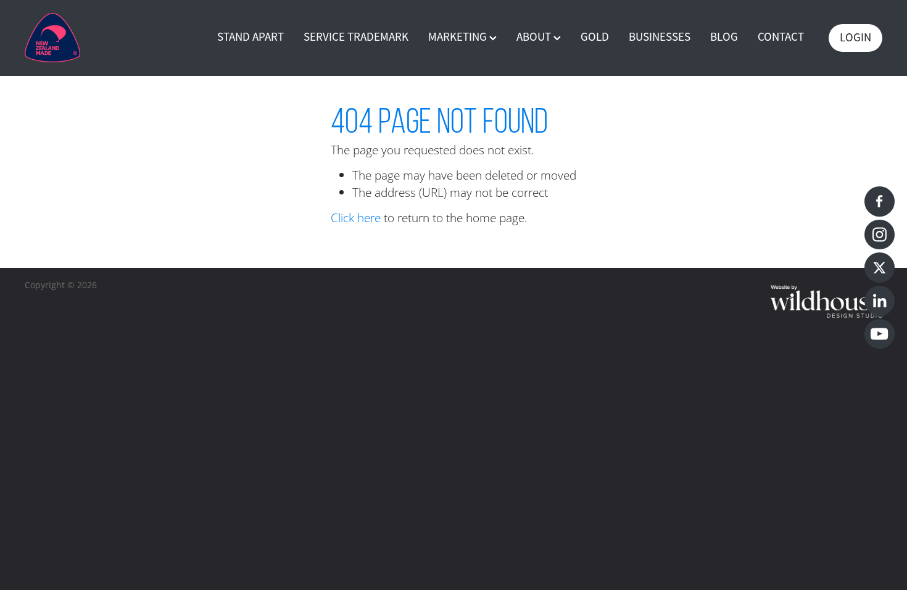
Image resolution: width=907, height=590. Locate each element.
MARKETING (458, 37)
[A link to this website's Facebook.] (879, 201)
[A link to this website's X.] (879, 267)
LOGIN (855, 37)
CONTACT (781, 37)
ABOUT (534, 37)
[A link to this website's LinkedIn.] (879, 301)
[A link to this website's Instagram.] (879, 235)
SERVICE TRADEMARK (356, 37)
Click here (356, 217)
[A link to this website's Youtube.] (879, 334)
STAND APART (250, 37)
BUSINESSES (659, 37)
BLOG (724, 37)
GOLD (595, 37)
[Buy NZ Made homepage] (110, 37)
